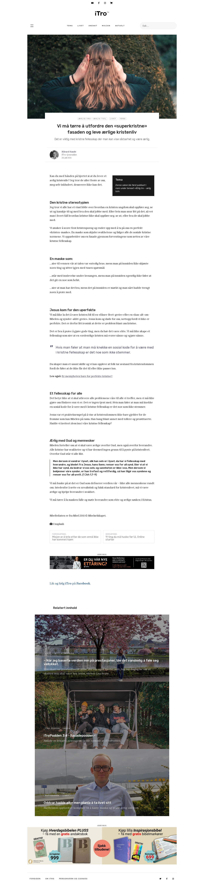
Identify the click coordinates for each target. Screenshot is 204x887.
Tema (70, 26)
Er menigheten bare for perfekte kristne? (87, 376)
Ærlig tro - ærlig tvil (92, 119)
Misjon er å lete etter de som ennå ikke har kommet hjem (75, 538)
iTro (102, 13)
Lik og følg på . (70, 583)
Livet (81, 26)
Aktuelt (120, 26)
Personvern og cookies (73, 879)
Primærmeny (32, 25)
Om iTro (49, 879)
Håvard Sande (69, 151)
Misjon (106, 26)
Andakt (93, 26)
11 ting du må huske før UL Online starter (125, 538)
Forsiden (35, 879)
